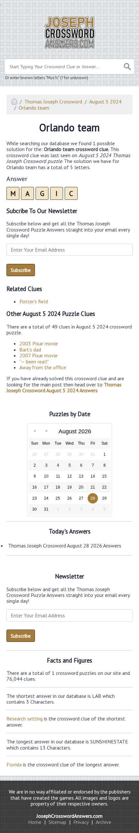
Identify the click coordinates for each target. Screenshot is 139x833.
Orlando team (34, 107)
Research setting (24, 718)
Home (34, 822)
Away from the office (42, 367)
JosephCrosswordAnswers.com (69, 816)
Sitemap (57, 822)
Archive (103, 822)
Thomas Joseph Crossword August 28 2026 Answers (64, 545)
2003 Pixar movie (38, 343)
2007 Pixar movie (38, 355)
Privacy (81, 822)
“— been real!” (34, 361)
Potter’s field (33, 301)
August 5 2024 (105, 101)
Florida (14, 764)
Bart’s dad (30, 349)
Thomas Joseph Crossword (53, 101)
